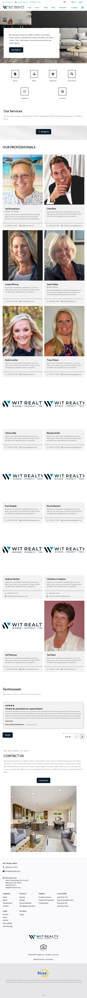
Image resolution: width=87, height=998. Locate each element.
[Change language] (65, 2)
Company (6, 894)
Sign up (73, 2)
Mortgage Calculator (27, 906)
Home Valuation (25, 903)
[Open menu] (82, 7)
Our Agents (74, 7)
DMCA (5, 920)
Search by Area (62, 906)
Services (22, 894)
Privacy (5, 914)
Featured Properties (46, 900)
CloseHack (49, 959)
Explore (42, 894)
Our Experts (16, 50)
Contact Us (43, 780)
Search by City (62, 897)
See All (7, 735)
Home (29, 7)
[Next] (82, 736)
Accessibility (7, 923)
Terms (5, 917)
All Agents (45, 132)
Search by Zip (62, 903)
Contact (6, 906)
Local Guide (62, 894)
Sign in (81, 2)
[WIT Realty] (43, 937)
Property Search (45, 897)
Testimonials (7, 903)
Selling (46, 7)
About (5, 900)
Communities (62, 7)
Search (37, 7)
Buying (53, 7)
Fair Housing (7, 926)
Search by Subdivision (65, 900)
